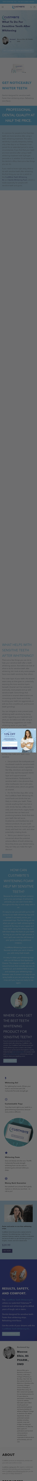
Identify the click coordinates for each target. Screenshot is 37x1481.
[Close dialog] (35, 729)
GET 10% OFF (9, 748)
